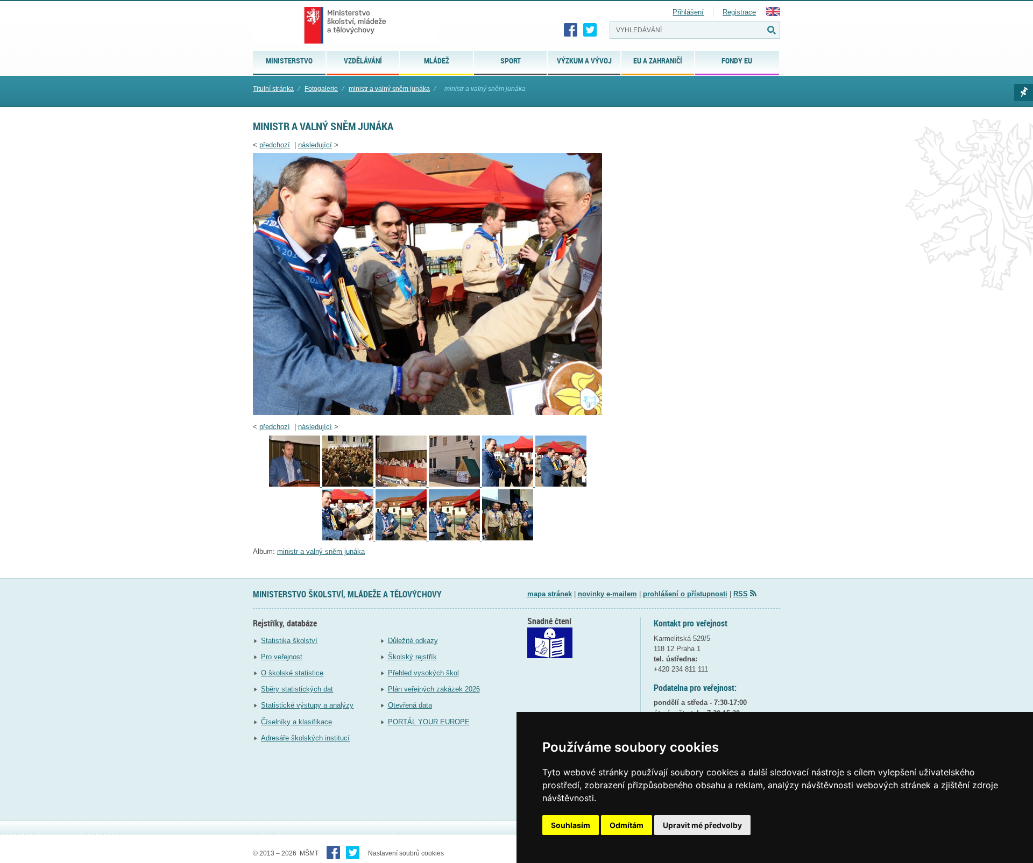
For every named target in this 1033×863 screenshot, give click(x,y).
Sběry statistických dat (297, 689)
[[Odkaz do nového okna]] (549, 656)
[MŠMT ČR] (345, 25)
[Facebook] (571, 30)
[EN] (773, 14)
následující (315, 145)
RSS (740, 594)
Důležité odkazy (413, 641)
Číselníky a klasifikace (296, 722)
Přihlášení (688, 12)
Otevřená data (410, 705)
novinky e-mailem (607, 594)
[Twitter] (590, 30)
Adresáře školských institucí (305, 738)
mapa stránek (549, 594)
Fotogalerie (321, 88)
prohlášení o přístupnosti (685, 594)
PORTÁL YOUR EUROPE (429, 722)
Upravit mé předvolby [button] (702, 825)
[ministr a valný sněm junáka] (427, 413)
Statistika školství (289, 641)
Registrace (739, 12)
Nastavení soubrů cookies (406, 853)
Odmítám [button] (626, 825)
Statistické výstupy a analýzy (307, 705)
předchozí (274, 145)
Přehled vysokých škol (423, 673)
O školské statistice (292, 673)
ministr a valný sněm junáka (389, 88)
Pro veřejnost (281, 657)
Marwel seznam (1023, 92)
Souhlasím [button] (570, 825)
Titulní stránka (273, 88)
